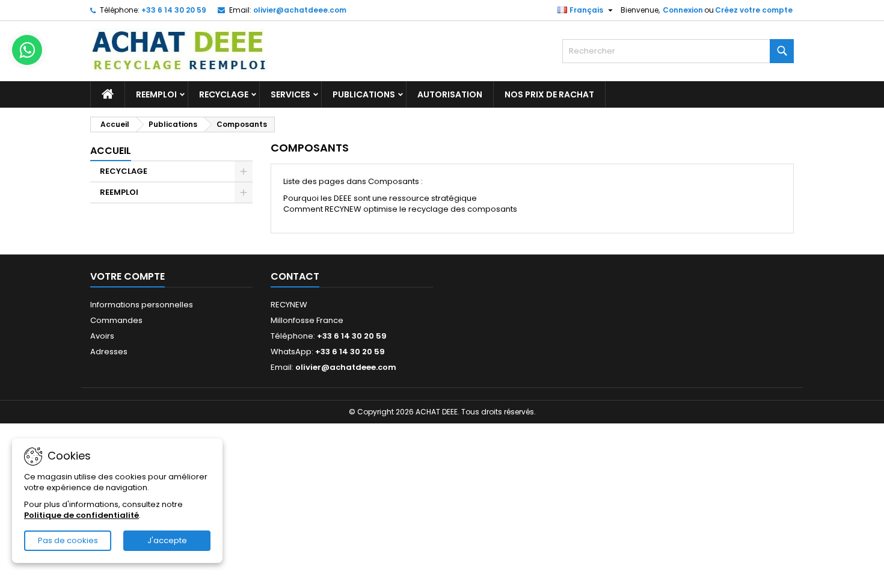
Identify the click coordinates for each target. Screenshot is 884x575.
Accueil (110, 151)
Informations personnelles (141, 304)
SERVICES (290, 94)
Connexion (683, 10)
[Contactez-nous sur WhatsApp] (27, 50)
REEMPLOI (156, 94)
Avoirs (102, 336)
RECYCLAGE (223, 94)
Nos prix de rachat (549, 94)
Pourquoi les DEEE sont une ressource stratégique (380, 198)
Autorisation (449, 94)
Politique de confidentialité (81, 515)
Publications (364, 94)
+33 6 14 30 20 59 (173, 10)
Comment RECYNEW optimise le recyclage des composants (400, 209)
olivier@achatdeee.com (299, 10)
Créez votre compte (754, 10)
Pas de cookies (68, 540)
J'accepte (167, 540)
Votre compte (127, 276)
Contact (295, 276)
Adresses (108, 351)
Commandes (116, 320)
